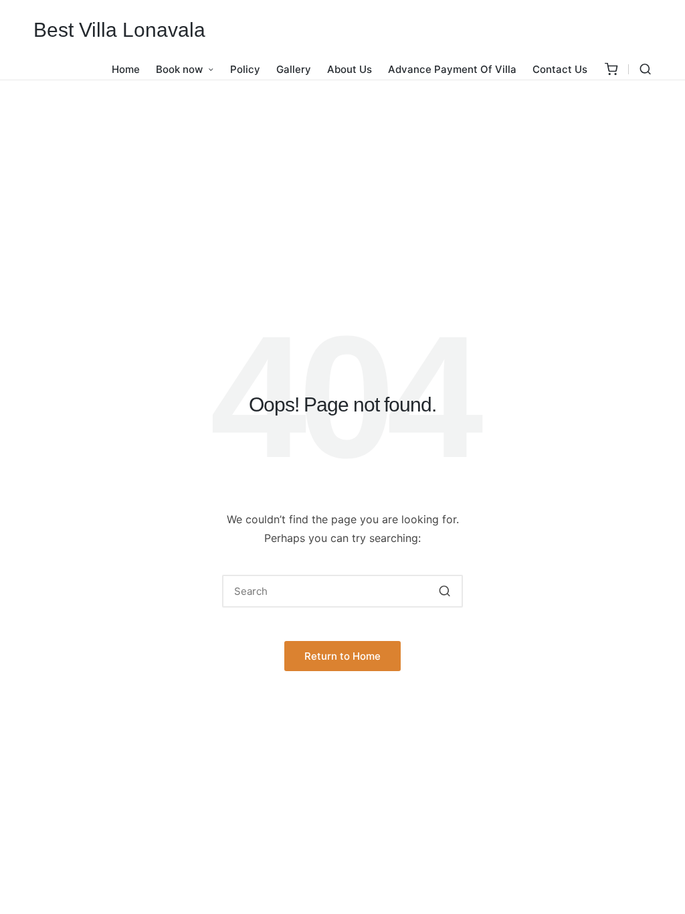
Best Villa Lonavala (119, 30)
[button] (444, 591)
